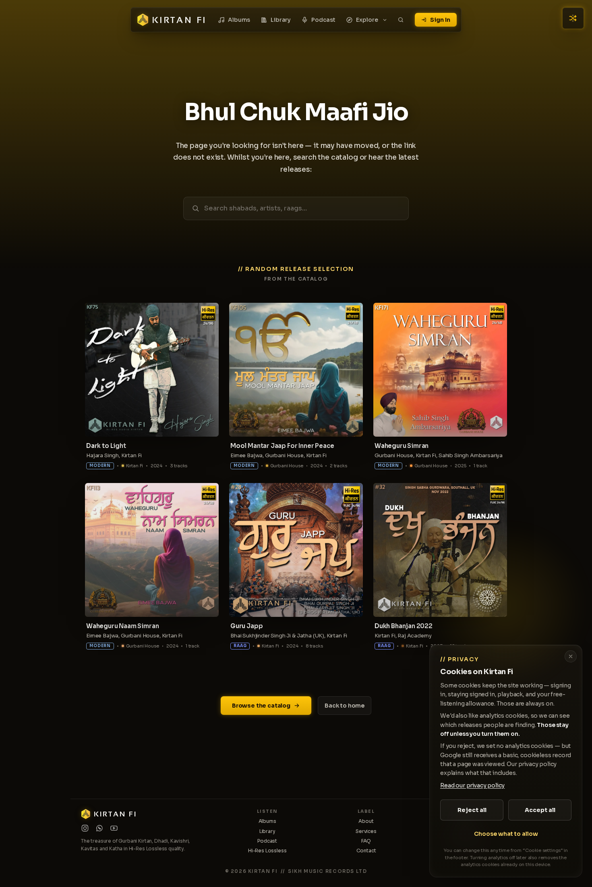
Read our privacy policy (472, 785)
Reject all (471, 810)
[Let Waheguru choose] (573, 18)
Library (281, 19)
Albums (239, 19)
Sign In (440, 19)
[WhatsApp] (99, 828)
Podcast (323, 19)
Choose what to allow (506, 833)
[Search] (400, 19)
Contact (366, 850)
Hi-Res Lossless (267, 850)
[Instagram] (85, 828)
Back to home (344, 705)
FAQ (366, 841)
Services (366, 831)
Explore (367, 19)
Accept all (540, 810)
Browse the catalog (261, 705)
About (365, 821)
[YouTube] (114, 828)
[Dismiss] (571, 656)
